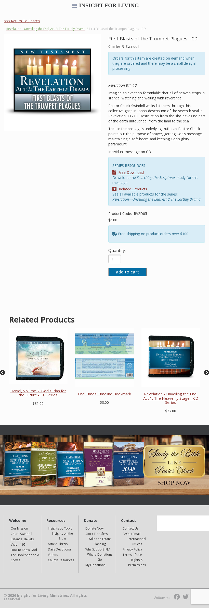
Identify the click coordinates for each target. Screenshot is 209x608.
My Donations (95, 565)
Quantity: (117, 250)
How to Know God (24, 550)
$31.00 (38, 403)
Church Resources (61, 560)
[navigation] (74, 6)
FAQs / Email (131, 534)
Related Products (133, 189)
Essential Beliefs (22, 539)
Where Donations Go (99, 557)
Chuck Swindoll (21, 534)
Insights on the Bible (62, 536)
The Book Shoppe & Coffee (25, 557)
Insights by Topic (60, 528)
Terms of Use (132, 555)
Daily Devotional (60, 549)
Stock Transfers (96, 534)
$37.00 (170, 410)
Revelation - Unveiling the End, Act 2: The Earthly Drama (45, 29)
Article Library (58, 544)
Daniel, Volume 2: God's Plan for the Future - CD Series (38, 393)
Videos (53, 555)
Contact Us (130, 528)
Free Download (131, 172)
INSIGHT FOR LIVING (109, 5)
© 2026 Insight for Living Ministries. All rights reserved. (45, 597)
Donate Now (94, 528)
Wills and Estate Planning (99, 541)
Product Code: (120, 213)
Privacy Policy (132, 549)
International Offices (137, 541)
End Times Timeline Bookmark (104, 393)
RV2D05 (140, 213)
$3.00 (104, 402)
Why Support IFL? (97, 549)
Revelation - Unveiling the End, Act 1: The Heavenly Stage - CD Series (170, 398)
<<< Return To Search (22, 20)
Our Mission (19, 528)
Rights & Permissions (137, 562)
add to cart (127, 272)
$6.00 (112, 219)
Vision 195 (18, 544)
